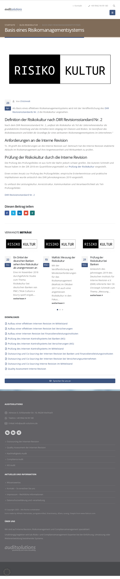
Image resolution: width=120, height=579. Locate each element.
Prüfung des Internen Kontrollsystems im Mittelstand (36, 348)
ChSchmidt (25, 101)
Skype (7, 432)
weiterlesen (19, 298)
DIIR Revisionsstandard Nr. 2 (20, 194)
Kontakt (78, 5)
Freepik (73, 513)
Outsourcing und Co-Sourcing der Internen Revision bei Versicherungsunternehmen (52, 358)
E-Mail (26, 213)
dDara (60, 513)
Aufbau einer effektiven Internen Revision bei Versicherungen (40, 328)
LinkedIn (19, 213)
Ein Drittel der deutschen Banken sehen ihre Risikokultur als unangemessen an (25, 262)
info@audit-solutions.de (26, 423)
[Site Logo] (13, 9)
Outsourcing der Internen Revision (23, 441)
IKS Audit (11, 465)
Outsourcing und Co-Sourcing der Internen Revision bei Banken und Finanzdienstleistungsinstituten (60, 353)
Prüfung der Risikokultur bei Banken (98, 261)
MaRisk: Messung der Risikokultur (63, 259)
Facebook (7, 213)
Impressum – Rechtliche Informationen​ (25, 494)
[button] (114, 6)
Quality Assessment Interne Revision (27, 368)
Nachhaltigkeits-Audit (17, 453)
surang (66, 513)
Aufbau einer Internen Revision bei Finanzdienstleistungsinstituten (43, 333)
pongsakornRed (39, 513)
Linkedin (13, 432)
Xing (32, 213)
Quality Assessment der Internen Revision (26, 447)
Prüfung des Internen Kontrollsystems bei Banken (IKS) (36, 338)
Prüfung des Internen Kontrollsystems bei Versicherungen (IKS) (41, 343)
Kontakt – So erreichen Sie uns (21, 488)
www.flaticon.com (88, 513)
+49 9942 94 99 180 (99, 5)
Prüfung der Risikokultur (81, 166)
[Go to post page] (21, 244)
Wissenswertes (14, 482)
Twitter (13, 213)
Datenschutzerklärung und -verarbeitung (26, 500)
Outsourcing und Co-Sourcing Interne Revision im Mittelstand (40, 363)
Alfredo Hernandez (24, 513)
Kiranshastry (52, 513)
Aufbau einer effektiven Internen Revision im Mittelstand (38, 323)
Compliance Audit (15, 459)
